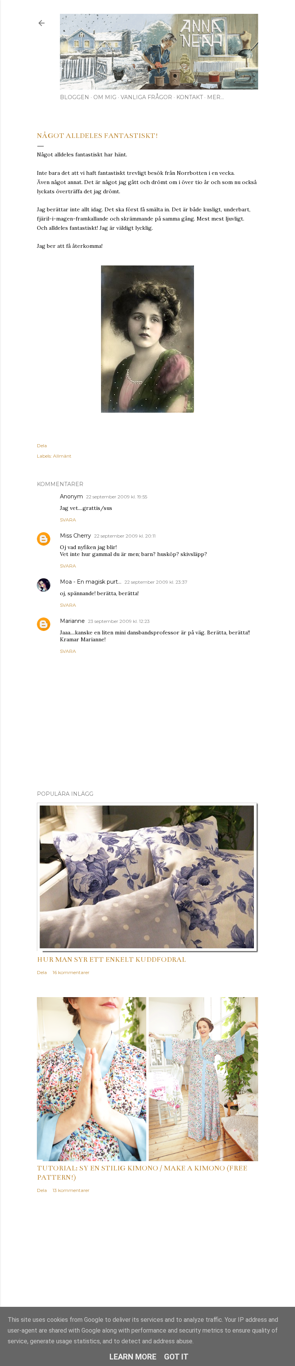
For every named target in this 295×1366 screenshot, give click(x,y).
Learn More (132, 1356)
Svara (68, 520)
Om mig (104, 97)
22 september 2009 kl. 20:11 (125, 536)
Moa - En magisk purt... (90, 581)
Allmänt (62, 456)
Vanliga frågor (146, 97)
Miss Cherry (75, 535)
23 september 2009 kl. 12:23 (119, 621)
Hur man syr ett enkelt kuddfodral (111, 959)
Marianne (72, 620)
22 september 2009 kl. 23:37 (155, 582)
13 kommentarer (71, 1190)
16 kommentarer (71, 972)
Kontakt (189, 97)
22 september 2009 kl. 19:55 (116, 497)
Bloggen (74, 97)
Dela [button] (42, 445)
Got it (176, 1356)
